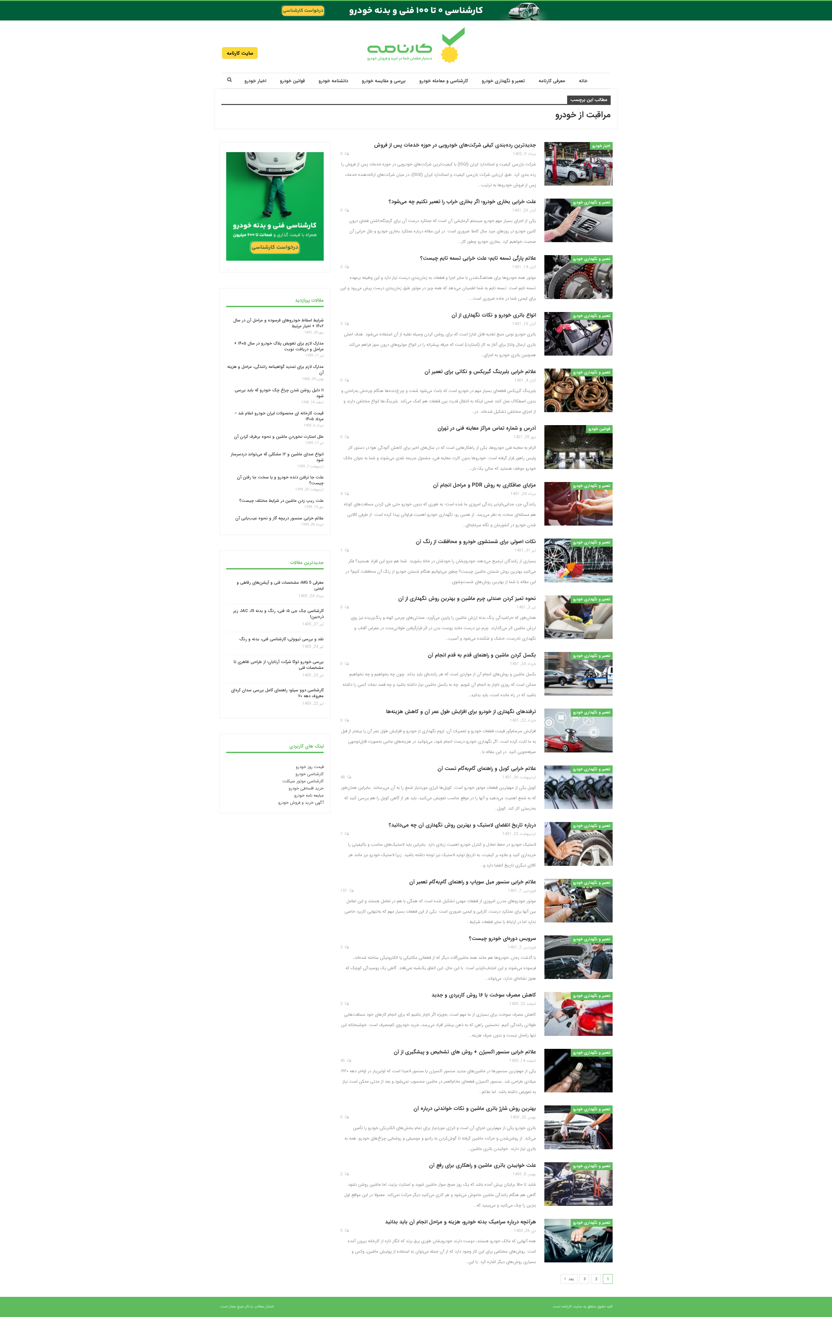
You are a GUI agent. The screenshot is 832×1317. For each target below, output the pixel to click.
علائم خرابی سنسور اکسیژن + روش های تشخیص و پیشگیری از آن (465, 1052)
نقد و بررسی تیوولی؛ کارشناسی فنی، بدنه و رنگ (281, 639)
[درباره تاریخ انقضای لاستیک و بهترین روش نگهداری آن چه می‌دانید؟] (578, 844)
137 (344, 891)
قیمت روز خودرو (310, 766)
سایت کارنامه (240, 53)
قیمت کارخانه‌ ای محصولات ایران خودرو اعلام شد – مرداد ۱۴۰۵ (279, 416)
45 (343, 1061)
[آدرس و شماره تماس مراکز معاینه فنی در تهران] (578, 447)
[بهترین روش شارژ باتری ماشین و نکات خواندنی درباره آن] (578, 1127)
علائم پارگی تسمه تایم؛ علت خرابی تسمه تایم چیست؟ (478, 258)
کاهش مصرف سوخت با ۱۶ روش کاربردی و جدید (484, 995)
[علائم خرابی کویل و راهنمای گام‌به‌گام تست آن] (578, 787)
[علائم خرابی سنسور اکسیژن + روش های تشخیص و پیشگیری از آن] (578, 1070)
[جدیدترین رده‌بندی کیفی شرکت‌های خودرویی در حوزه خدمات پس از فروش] (578, 164)
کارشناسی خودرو (309, 774)
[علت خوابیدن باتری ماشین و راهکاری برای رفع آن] (578, 1184)
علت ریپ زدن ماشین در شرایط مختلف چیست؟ (281, 500)
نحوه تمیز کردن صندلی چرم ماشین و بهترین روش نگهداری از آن (467, 598)
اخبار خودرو (255, 81)
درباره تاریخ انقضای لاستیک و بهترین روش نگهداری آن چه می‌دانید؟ (462, 825)
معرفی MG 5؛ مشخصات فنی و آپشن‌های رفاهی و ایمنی (280, 585)
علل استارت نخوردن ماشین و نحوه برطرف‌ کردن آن (279, 436)
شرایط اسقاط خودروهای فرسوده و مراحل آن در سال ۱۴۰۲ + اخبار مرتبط (278, 323)
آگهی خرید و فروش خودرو (301, 802)
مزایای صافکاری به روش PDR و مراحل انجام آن (484, 485)
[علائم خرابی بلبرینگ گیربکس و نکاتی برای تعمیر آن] (578, 390)
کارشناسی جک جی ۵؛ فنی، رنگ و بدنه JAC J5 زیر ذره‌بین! (278, 613)
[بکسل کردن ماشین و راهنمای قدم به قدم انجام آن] (578, 674)
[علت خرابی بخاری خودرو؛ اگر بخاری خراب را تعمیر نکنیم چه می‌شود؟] (578, 220)
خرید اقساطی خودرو (306, 788)
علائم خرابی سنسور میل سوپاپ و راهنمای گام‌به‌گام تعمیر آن (472, 882)
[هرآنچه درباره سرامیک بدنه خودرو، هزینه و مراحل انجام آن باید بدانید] (578, 1240)
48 (343, 777)
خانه (583, 81)
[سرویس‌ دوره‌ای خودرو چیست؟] (578, 957)
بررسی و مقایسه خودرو (384, 81)
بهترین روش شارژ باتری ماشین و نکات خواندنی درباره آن (474, 1108)
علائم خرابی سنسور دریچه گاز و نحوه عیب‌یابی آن (279, 518)
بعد (570, 1279)
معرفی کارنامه (552, 81)
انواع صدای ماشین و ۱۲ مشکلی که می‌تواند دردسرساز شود (277, 456)
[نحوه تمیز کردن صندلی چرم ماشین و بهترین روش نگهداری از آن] (578, 617)
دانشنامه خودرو (333, 81)
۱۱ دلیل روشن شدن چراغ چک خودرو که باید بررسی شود (279, 392)
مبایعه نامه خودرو (309, 795)
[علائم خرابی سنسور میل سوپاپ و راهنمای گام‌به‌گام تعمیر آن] (578, 900)
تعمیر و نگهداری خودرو (503, 81)
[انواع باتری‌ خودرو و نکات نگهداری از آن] (578, 334)
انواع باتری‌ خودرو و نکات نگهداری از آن (493, 315)
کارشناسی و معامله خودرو (443, 81)
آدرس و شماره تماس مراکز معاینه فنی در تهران (486, 428)
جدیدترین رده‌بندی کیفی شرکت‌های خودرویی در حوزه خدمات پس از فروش (455, 145)
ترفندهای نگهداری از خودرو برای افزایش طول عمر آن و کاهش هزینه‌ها (461, 712)
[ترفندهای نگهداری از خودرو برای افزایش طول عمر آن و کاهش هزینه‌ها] (578, 730)
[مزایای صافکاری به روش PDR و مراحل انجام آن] (578, 504)
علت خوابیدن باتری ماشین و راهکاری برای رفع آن (482, 1165)
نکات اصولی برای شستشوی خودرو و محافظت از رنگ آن (476, 542)
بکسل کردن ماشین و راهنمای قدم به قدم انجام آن (482, 655)
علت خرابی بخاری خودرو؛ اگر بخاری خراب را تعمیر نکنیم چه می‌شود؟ (462, 202)
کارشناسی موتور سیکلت (303, 781)
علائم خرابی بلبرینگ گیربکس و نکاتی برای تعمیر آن (480, 372)
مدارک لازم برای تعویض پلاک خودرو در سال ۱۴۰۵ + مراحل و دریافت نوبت (279, 346)
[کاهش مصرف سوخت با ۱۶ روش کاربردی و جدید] (578, 1014)
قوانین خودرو (292, 81)
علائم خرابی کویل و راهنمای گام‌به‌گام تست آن (486, 768)
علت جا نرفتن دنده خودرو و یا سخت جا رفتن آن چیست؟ (280, 480)
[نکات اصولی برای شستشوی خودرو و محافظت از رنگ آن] (578, 560)
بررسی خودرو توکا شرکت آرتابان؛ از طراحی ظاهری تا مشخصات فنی (279, 664)
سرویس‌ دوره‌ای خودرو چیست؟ (502, 938)
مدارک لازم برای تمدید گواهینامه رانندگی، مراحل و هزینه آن (275, 369)
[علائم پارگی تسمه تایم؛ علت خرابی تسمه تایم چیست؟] (578, 277)
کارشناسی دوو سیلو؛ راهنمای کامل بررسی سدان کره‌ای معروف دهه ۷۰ (277, 693)
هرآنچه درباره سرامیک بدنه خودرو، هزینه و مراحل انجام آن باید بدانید (460, 1222)
